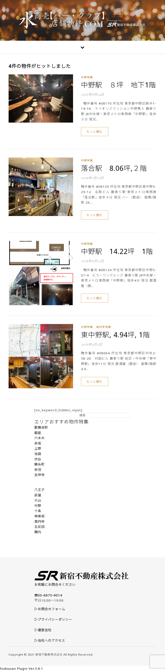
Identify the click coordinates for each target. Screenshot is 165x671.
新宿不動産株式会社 (49, 654)
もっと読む (95, 132)
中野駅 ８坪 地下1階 (118, 84)
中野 (37, 505)
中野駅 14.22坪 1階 (117, 251)
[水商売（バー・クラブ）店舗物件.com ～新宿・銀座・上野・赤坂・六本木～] (82, 20)
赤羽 (37, 469)
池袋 (37, 454)
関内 (37, 532)
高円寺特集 (103, 327)
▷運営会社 (43, 630)
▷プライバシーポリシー (53, 619)
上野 (37, 448)
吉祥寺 (39, 475)
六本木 (39, 438)
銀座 (37, 433)
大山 (37, 500)
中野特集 (87, 77)
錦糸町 (39, 464)
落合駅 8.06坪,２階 (114, 168)
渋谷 (37, 459)
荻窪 (37, 495)
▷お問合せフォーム (49, 609)
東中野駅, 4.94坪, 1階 (115, 334)
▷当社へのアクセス (49, 640)
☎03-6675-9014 (48, 595)
